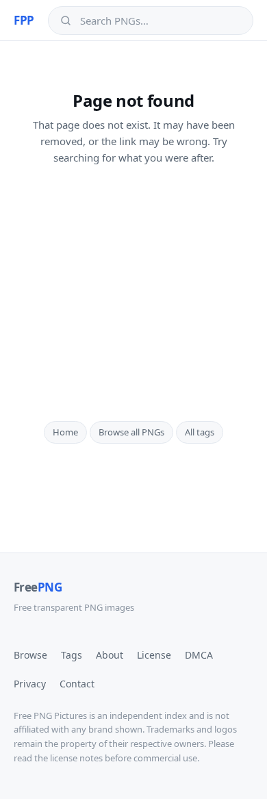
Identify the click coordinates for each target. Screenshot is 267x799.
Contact (77, 683)
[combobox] (160, 20)
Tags (71, 654)
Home (65, 432)
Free (38, 587)
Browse (30, 654)
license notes (76, 758)
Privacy (30, 683)
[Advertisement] (133, 293)
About (109, 654)
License (154, 654)
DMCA (199, 654)
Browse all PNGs (131, 432)
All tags (199, 432)
